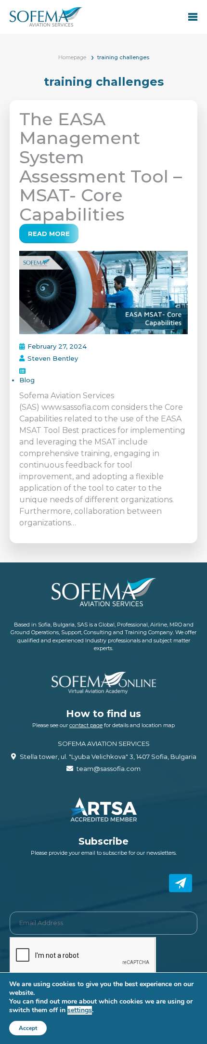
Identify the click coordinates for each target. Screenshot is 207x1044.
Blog (27, 380)
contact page (86, 725)
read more (49, 233)
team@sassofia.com (109, 768)
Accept (28, 1028)
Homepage (72, 57)
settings (79, 1010)
